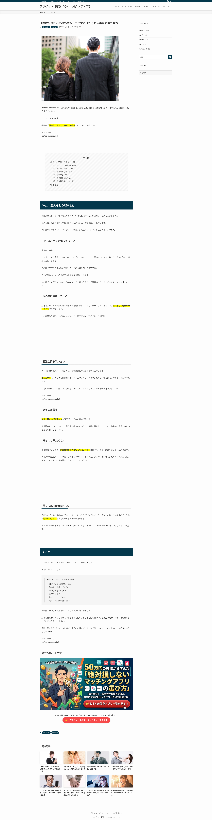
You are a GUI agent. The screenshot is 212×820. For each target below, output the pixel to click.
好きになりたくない (64, 178)
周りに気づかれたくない (66, 181)
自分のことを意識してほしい (67, 165)
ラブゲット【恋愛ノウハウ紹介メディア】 (66, 6)
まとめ (55, 185)
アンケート (145, 44)
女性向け (54, 27)
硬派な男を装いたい (64, 172)
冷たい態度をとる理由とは (64, 162)
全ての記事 (46, 27)
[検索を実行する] (170, 57)
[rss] (168, 1)
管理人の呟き (146, 49)
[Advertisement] (86, 337)
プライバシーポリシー (97, 813)
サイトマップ (111, 813)
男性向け (144, 35)
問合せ (120, 813)
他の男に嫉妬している (65, 168)
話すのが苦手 (62, 175)
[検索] (170, 1)
